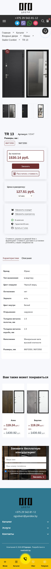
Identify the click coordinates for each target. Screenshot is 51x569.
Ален (13, 420)
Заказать (25, 166)
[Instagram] (35, 23)
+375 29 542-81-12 (26, 18)
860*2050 (9, 143)
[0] (47, 20)
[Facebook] (29, 23)
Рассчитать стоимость (27, 174)
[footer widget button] (25, 522)
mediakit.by (26, 550)
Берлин (37, 420)
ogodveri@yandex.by (25, 516)
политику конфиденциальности (31, 473)
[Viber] (23, 23)
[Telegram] (17, 23)
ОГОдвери (26, 547)
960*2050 (22, 143)
